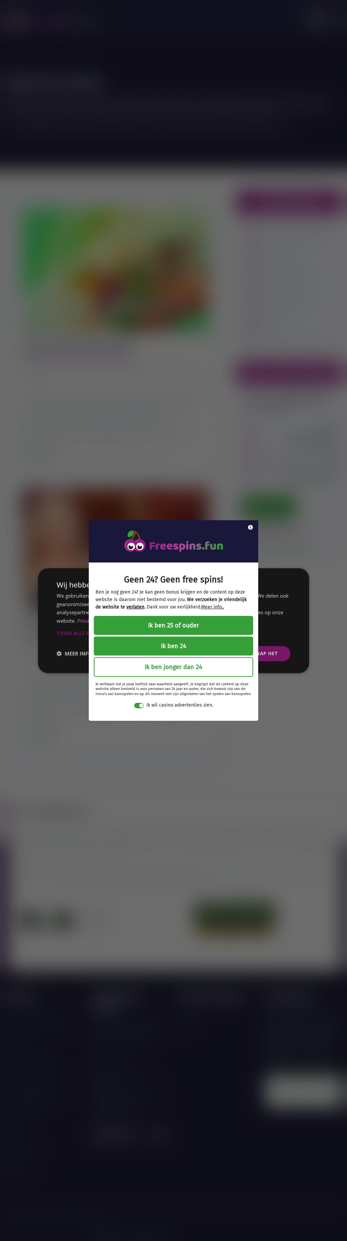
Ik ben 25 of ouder (173, 625)
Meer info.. (212, 607)
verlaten (135, 607)
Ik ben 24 (173, 646)
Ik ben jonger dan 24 (173, 667)
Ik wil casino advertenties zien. (179, 705)
